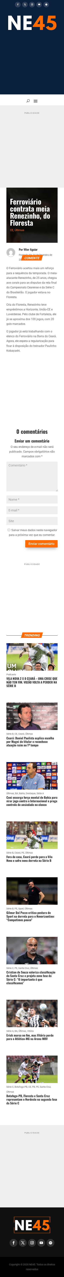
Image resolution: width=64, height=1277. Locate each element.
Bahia (22, 793)
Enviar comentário (41, 544)
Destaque (31, 793)
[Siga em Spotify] (46, 4)
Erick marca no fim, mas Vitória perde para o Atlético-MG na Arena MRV (30, 1037)
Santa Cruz (23, 968)
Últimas (19, 230)
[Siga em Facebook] (18, 4)
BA (16, 793)
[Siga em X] (25, 4)
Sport (21, 908)
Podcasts (11, 674)
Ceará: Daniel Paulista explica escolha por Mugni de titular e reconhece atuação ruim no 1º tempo (30, 741)
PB (33, 1087)
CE (11, 230)
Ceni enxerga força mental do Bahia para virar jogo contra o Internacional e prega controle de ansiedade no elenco (31, 801)
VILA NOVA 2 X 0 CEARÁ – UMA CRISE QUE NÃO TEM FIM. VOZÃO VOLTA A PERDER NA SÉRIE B (31, 682)
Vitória (30, 1031)
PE (23, 852)
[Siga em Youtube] (39, 4)
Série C (10, 968)
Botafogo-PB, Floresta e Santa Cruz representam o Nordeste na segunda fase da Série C (31, 1099)
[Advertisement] (32, 64)
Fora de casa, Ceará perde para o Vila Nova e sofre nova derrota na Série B (29, 858)
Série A (40, 793)
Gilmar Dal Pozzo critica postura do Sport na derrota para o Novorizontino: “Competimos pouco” (30, 916)
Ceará (21, 733)
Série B (10, 733)
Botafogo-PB (21, 1087)
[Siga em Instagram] (32, 4)
